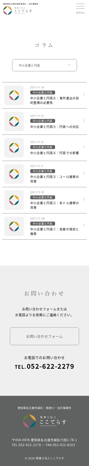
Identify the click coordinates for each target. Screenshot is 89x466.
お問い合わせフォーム (44, 336)
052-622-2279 (50, 366)
